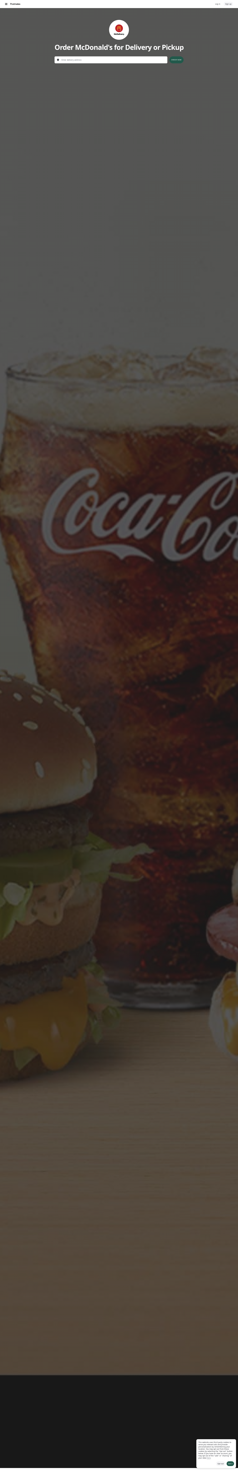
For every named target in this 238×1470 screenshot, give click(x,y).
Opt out (220, 1463)
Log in (217, 4)
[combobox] (112, 59)
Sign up (228, 4)
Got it (230, 1463)
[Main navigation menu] (6, 4)
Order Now (176, 60)
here (209, 1458)
